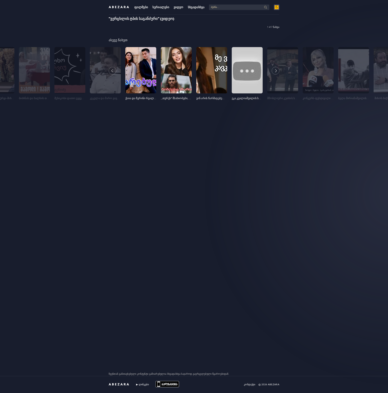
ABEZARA (119, 7)
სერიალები (160, 7)
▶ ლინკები (142, 384)
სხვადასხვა (196, 7)
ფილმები (141, 7)
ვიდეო (178, 7)
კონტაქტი (249, 384)
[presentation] (112, 70)
